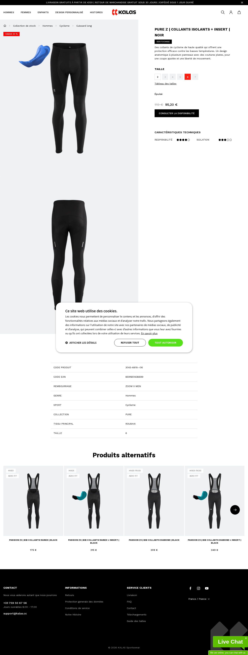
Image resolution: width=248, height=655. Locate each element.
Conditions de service (77, 608)
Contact (131, 608)
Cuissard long (84, 25)
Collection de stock (24, 25)
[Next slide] (235, 510)
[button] (80, 343)
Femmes (26, 12)
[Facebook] (190, 588)
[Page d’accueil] (4, 25)
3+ (14, 531)
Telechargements (136, 614)
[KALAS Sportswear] (124, 12)
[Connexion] (231, 12)
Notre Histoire (73, 614)
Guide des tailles (136, 621)
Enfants (43, 12)
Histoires (96, 12)
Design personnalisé (69, 12)
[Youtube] (207, 588)
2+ (8, 531)
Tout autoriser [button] (165, 342)
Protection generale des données (84, 601)
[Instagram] (199, 588)
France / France (197, 599)
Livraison (132, 595)
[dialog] (124, 328)
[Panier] (239, 12)
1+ (45, 525)
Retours (69, 595)
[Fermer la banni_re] (242, 2)
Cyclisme (64, 25)
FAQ (129, 601)
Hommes (8, 12)
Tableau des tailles (165, 83)
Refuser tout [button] (130, 342)
